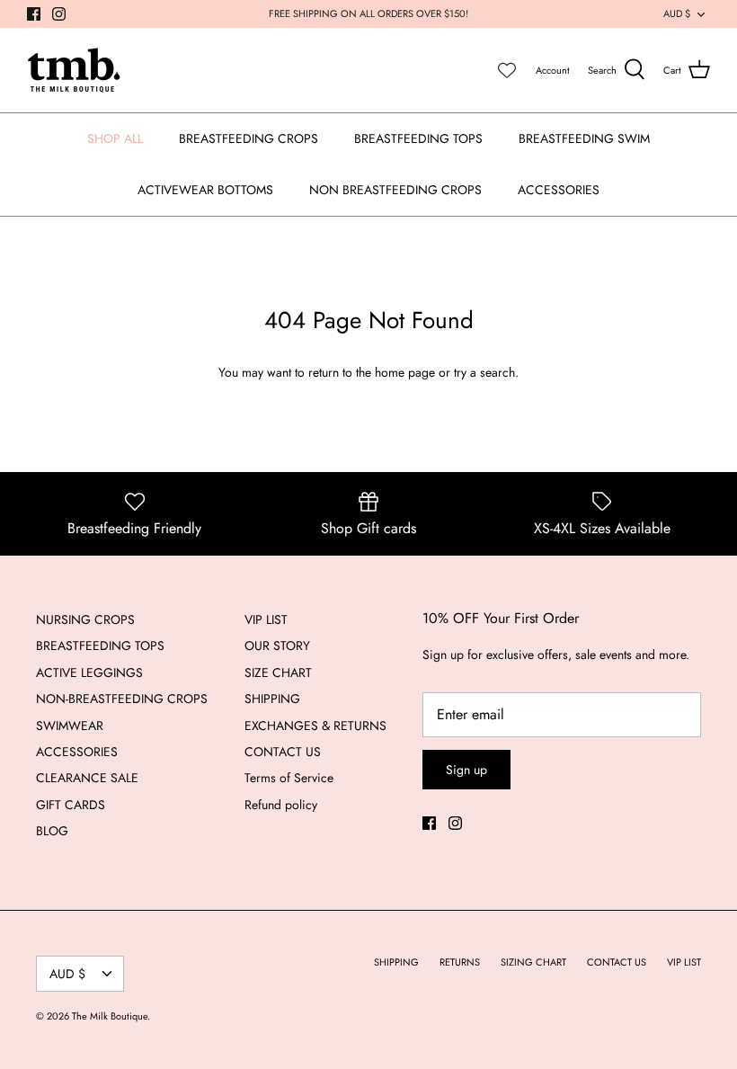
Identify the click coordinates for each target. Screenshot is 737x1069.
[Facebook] (33, 14)
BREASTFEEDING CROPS (248, 138)
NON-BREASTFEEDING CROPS (122, 699)
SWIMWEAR (69, 726)
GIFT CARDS (70, 805)
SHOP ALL (115, 138)
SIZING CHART (533, 962)
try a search (484, 372)
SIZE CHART (278, 672)
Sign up (466, 770)
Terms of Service (288, 778)
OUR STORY (277, 646)
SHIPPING (272, 699)
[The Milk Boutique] (74, 70)
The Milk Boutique (109, 1016)
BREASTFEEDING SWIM (584, 138)
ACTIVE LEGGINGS (89, 672)
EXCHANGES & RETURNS (315, 726)
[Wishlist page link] (507, 70)
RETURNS (460, 962)
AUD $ (676, 13)
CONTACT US (282, 752)
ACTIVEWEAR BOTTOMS (205, 190)
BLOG (52, 831)
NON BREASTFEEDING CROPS (395, 190)
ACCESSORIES (558, 190)
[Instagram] (59, 14)
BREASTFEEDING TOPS (418, 138)
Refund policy (280, 805)
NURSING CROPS (85, 619)
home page (405, 372)
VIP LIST (266, 619)
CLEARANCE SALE (87, 778)
